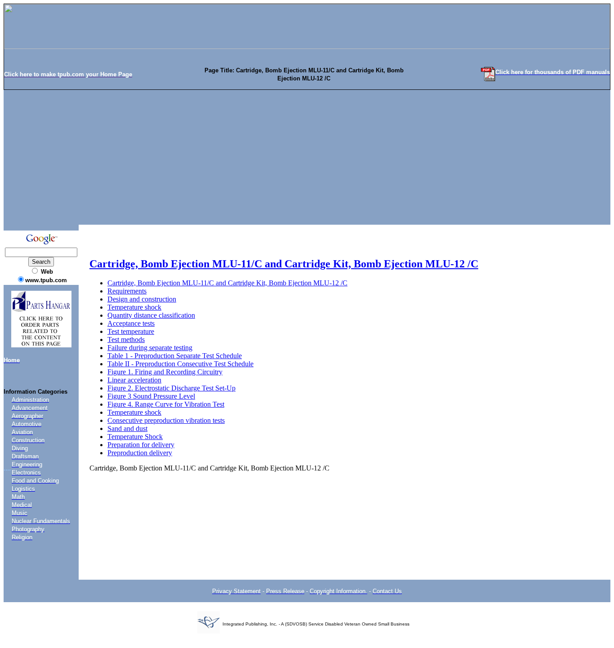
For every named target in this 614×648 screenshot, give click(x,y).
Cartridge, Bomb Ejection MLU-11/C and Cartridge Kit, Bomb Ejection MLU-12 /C (283, 264)
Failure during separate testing (149, 347)
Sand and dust (127, 428)
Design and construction (141, 299)
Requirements (127, 291)
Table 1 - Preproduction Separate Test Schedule (174, 356)
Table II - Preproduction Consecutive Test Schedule (180, 364)
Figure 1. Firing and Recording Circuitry (164, 372)
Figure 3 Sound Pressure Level (151, 396)
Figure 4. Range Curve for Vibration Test (165, 404)
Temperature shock (134, 307)
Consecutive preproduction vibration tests (166, 420)
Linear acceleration (134, 380)
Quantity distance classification (151, 315)
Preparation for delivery (140, 444)
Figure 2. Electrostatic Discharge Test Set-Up (171, 388)
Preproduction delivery (139, 453)
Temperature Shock (135, 436)
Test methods (126, 339)
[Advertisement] (307, 157)
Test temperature (130, 331)
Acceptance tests (131, 323)
